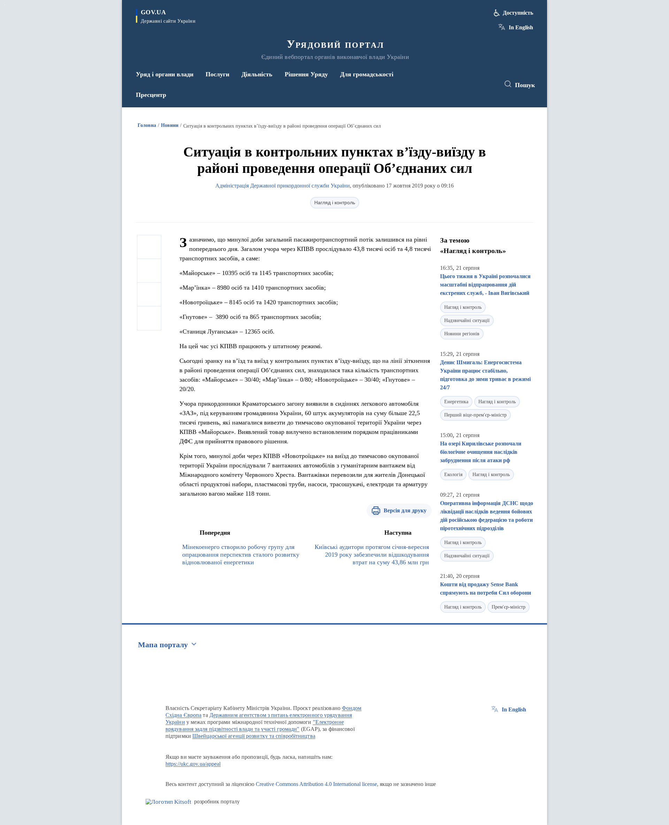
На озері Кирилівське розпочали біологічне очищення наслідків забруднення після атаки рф (480, 452)
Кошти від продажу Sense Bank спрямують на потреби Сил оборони (485, 588)
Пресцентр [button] (151, 94)
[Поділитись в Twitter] (149, 271)
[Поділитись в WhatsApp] (149, 294)
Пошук (525, 85)
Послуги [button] (217, 74)
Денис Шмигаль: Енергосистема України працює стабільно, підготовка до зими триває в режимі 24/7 (485, 374)
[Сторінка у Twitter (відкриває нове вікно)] (475, 84)
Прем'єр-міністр (508, 607)
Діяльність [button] (256, 74)
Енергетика (456, 401)
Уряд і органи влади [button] (164, 74)
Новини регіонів (461, 333)
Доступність (518, 13)
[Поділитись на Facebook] (149, 247)
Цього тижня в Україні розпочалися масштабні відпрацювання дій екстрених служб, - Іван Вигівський (485, 284)
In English (521, 27)
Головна (147, 125)
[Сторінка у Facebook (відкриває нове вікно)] (462, 84)
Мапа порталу (163, 644)
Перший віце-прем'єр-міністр (475, 415)
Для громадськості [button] (366, 74)
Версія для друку (405, 510)
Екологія (453, 474)
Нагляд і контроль (334, 202)
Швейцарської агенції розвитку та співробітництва (253, 736)
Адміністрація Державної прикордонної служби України (282, 186)
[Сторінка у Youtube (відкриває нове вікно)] (488, 84)
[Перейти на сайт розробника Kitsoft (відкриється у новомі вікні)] (168, 802)
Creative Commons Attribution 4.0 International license (316, 784)
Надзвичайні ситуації (467, 320)
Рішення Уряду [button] (306, 74)
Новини (169, 125)
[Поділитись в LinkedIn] (149, 318)
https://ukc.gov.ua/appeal (193, 764)
